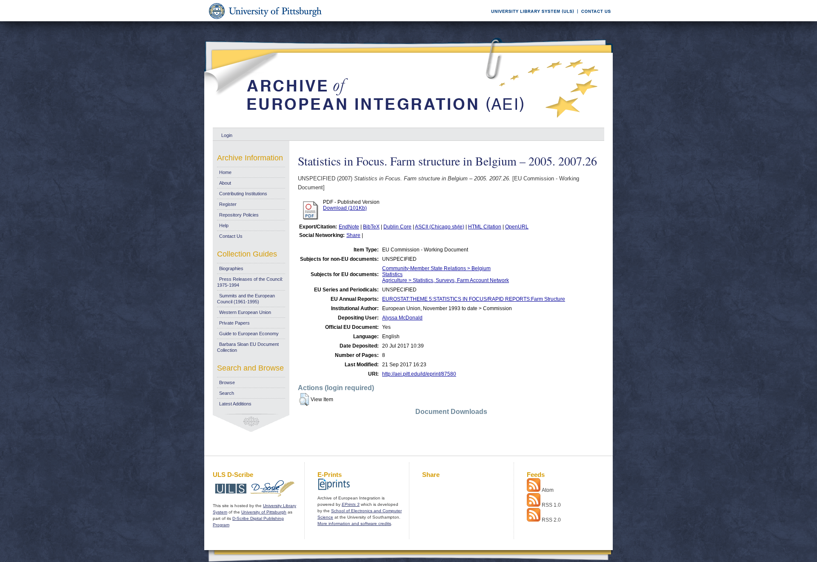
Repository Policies (239, 214)
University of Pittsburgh (263, 512)
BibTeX (371, 227)
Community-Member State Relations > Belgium (436, 268)
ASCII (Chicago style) (439, 227)
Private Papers (234, 322)
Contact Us (231, 236)
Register (228, 204)
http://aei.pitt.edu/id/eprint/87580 (419, 374)
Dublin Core (397, 227)
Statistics (392, 274)
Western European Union (245, 312)
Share (353, 235)
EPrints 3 (351, 504)
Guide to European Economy (249, 333)
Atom (548, 490)
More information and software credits (354, 523)
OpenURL (516, 227)
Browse (227, 382)
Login (226, 135)
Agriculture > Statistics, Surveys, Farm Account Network (445, 280)
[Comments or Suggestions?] (594, 19)
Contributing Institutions (243, 193)
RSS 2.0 (551, 520)
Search (226, 393)
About (225, 182)
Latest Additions (235, 403)
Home (225, 172)
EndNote (349, 227)
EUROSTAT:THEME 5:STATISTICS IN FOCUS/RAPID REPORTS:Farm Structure (473, 299)
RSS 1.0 (551, 505)
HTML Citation (484, 227)
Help (224, 225)
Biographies (231, 268)
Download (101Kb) (345, 208)
